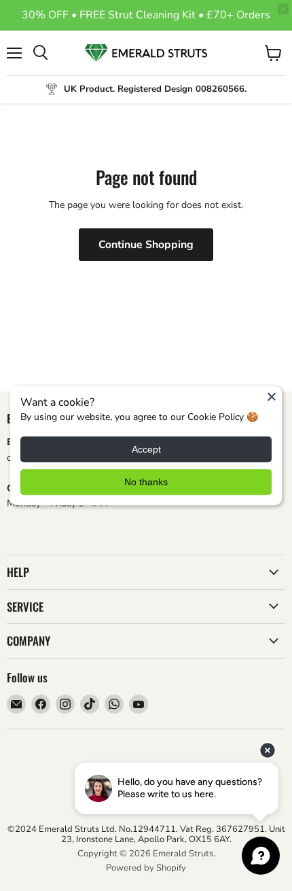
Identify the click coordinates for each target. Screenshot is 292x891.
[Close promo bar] (283, 8)
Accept (146, 449)
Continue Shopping (146, 244)
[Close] (271, 396)
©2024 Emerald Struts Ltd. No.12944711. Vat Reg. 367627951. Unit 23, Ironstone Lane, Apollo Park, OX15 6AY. (146, 834)
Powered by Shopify (146, 868)
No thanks (146, 481)
